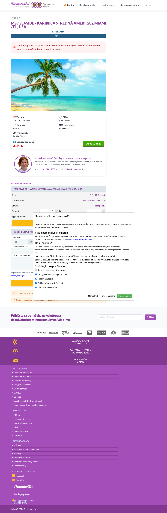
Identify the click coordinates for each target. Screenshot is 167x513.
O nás (148, 5)
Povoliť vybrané (108, 296)
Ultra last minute (87, 5)
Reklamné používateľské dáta (51, 283)
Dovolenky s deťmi (129, 5)
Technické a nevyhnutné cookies (52, 270)
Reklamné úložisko (46, 278)
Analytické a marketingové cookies (53, 274)
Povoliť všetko (124, 296)
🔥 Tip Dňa (69, 5)
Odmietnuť (93, 296)
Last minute (108, 5)
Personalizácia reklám (47, 287)
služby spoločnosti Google (80, 239)
